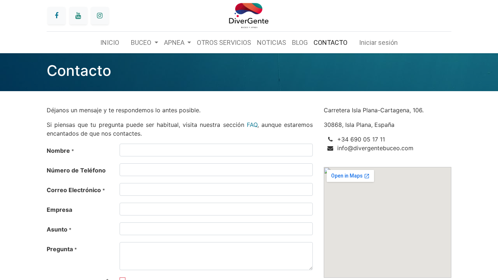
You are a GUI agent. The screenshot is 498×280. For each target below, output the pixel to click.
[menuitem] (109, 42)
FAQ (252, 124)
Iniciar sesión (378, 42)
